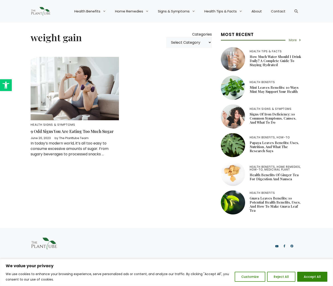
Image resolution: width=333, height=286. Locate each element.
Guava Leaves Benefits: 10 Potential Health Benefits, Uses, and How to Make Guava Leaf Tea (275, 204)
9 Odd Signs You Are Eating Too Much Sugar (72, 131)
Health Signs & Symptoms (53, 125)
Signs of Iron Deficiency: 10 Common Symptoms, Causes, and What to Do (273, 118)
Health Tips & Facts (220, 11)
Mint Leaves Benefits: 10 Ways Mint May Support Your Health (274, 89)
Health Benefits (87, 11)
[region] (166, 272)
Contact (278, 11)
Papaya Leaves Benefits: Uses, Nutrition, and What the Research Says (274, 146)
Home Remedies (129, 11)
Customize (250, 276)
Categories (202, 34)
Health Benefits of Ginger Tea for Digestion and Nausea (274, 177)
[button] (6, 85)
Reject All (281, 276)
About (256, 11)
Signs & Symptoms (174, 11)
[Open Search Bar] (296, 11)
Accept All (312, 276)
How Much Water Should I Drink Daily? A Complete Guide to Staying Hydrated (275, 60)
